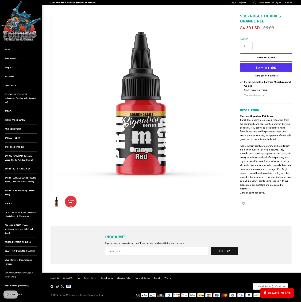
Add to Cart (266, 57)
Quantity (244, 38)
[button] (224, 103)
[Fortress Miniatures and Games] (21, 21)
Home (7, 49)
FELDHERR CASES (13, 294)
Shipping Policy (124, 277)
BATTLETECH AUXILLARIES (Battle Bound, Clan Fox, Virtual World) (20, 179)
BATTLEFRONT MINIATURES (17, 168)
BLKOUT (8, 203)
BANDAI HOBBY (12, 137)
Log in (233, 2)
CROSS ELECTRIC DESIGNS (18, 242)
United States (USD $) (268, 2)
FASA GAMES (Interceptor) (17, 285)
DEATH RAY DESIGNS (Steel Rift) (20, 250)
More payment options (266, 75)
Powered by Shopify (96, 294)
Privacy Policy (90, 277)
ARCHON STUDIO (13, 128)
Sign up (224, 251)
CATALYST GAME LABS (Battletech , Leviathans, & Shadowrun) (20, 214)
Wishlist (167, 277)
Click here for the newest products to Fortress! (73, 2)
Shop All (9, 67)
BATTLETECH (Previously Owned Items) (19, 192)
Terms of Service (142, 277)
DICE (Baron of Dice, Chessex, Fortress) (18, 261)
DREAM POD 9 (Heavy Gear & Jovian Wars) (19, 274)
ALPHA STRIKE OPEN (15, 120)
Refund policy (107, 277)
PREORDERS (10, 58)
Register (242, 2)
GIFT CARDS (10, 85)
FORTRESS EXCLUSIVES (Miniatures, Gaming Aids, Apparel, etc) (21, 98)
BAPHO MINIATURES (14, 146)
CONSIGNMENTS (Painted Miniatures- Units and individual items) (19, 229)
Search (157, 277)
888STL (8, 111)
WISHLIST (9, 76)
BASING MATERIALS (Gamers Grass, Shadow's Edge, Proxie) (19, 157)
